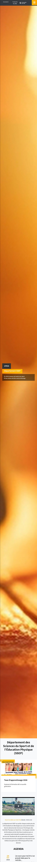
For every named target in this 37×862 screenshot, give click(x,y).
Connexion (6, 2)
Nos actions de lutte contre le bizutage (15, 378)
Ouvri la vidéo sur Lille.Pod (13, 820)
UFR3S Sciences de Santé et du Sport (15, 376)
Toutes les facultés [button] (15, 3)
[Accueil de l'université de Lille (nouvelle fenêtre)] (23, 3)
